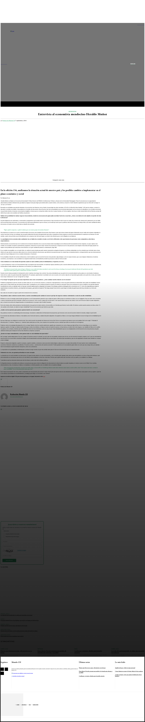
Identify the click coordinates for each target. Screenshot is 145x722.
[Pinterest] (78, 179)
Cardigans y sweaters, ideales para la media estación (91, 676)
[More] (89, 179)
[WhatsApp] (84, 179)
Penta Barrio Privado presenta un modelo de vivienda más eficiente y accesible (95, 671)
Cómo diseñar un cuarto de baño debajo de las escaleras (129, 671)
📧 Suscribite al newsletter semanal (18, 676)
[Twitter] (73, 179)
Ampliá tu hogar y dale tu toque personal (125, 668)
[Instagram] (6, 669)
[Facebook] (68, 179)
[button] (134, 64)
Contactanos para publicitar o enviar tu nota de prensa (23, 673)
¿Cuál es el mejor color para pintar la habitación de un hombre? (128, 675)
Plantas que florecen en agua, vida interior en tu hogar (92, 668)
